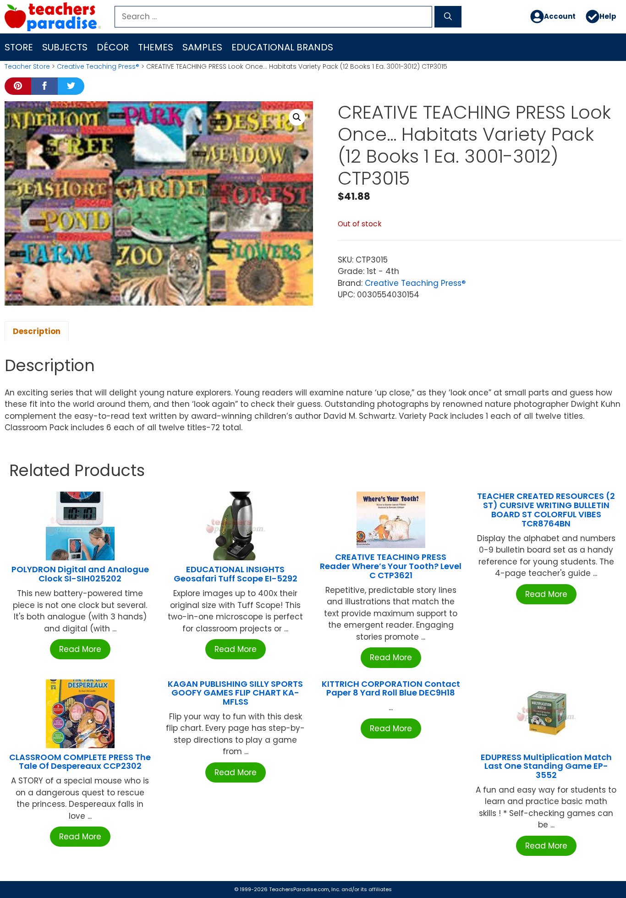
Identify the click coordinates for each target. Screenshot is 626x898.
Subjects (65, 47)
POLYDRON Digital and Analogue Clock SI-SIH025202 (80, 574)
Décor (113, 47)
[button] (297, 117)
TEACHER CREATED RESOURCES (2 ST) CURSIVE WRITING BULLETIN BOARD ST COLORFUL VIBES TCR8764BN (546, 509)
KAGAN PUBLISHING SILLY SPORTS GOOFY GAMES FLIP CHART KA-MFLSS (235, 693)
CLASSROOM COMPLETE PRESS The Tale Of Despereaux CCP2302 (80, 761)
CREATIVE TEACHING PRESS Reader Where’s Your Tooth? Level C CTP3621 (390, 566)
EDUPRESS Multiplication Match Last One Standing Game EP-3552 (546, 766)
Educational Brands (282, 47)
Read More (80, 649)
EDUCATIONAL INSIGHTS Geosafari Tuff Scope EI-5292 (235, 574)
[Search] (447, 17)
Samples (202, 47)
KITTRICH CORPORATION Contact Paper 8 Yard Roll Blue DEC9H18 (391, 688)
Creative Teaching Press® (98, 66)
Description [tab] (36, 331)
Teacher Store (27, 66)
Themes (155, 47)
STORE (19, 47)
